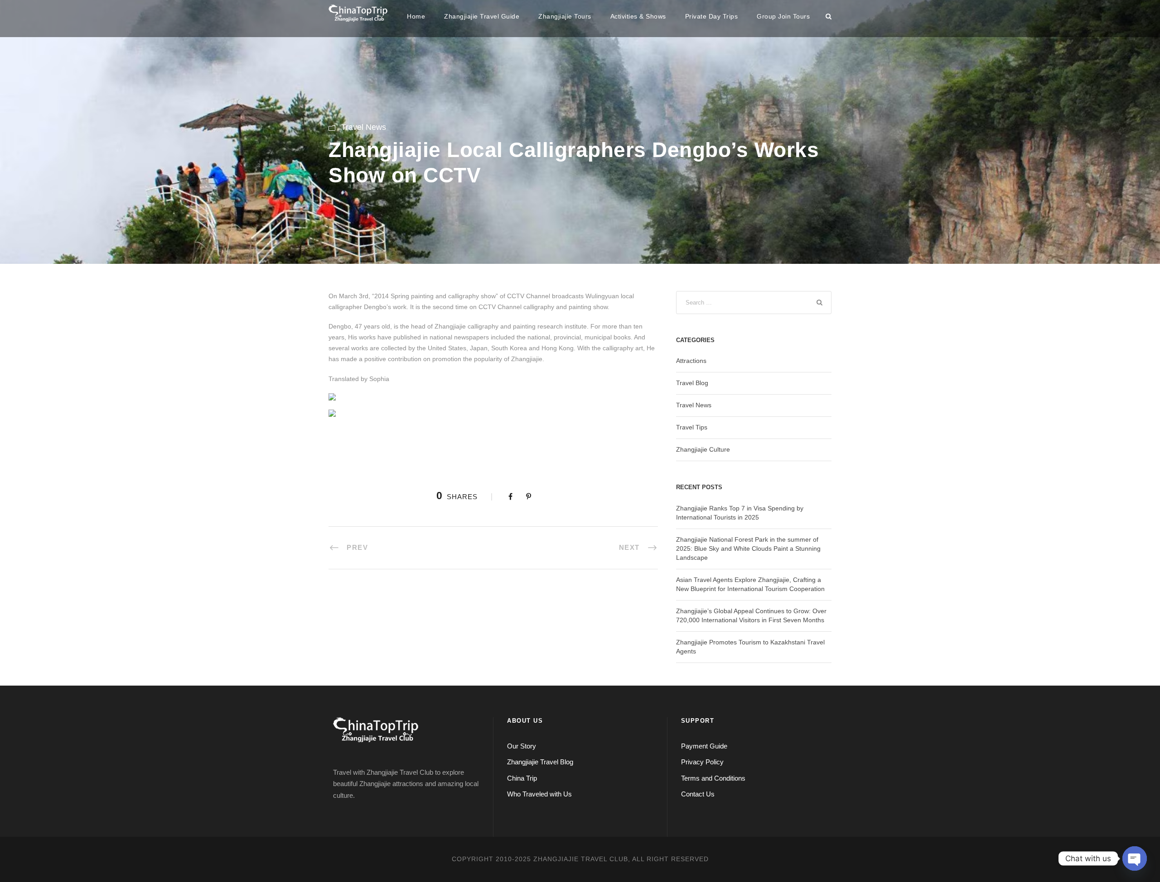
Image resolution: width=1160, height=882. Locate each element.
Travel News (363, 127)
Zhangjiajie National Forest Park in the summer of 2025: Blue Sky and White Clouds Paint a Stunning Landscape (748, 548)
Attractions (691, 360)
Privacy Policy (702, 762)
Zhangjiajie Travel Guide (481, 16)
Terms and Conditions (713, 778)
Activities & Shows (638, 16)
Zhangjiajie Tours (564, 16)
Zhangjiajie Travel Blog (540, 762)
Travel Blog (692, 382)
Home (416, 16)
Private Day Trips (711, 16)
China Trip (522, 778)
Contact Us (698, 794)
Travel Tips (691, 427)
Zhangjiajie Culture (703, 449)
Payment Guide (704, 746)
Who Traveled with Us (539, 794)
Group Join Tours (783, 16)
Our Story (521, 746)
